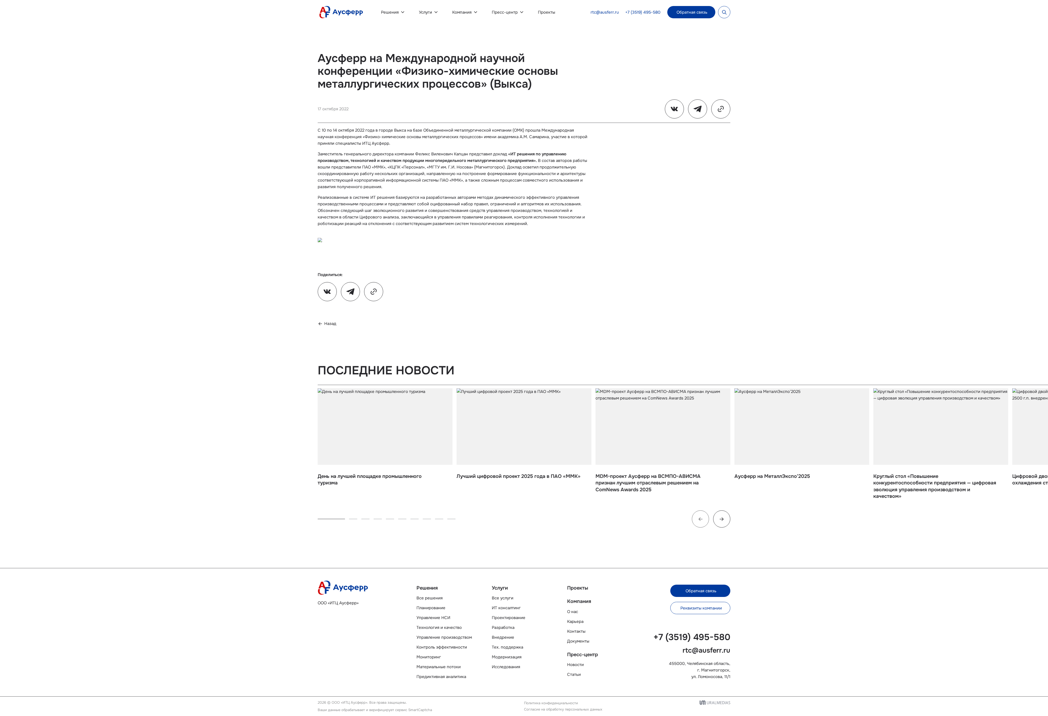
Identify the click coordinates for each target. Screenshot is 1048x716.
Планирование (430, 608)
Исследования (506, 667)
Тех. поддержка (507, 647)
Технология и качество (439, 627)
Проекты (546, 12)
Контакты (576, 631)
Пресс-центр (505, 12)
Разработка (503, 627)
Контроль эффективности (441, 647)
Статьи (574, 674)
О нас (572, 611)
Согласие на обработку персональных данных (563, 709)
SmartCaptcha (420, 710)
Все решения (429, 598)
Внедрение (503, 637)
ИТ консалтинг (506, 608)
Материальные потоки (438, 667)
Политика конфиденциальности (551, 703)
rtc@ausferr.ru (605, 12)
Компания (462, 12)
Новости (575, 664)
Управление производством (444, 637)
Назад (330, 323)
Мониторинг (428, 657)
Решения (390, 12)
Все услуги (502, 598)
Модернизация (507, 657)
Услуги (425, 12)
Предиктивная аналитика (441, 676)
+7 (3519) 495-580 (642, 12)
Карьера (575, 621)
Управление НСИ (433, 617)
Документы (578, 641)
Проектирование (508, 617)
